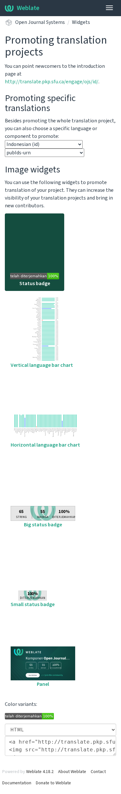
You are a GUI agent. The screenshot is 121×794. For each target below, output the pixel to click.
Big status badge (43, 524)
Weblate (28, 8)
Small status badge (33, 604)
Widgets (81, 22)
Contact (98, 771)
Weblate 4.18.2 (40, 771)
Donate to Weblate (53, 783)
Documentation (16, 783)
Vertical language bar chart (42, 365)
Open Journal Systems (40, 22)
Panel (43, 684)
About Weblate (72, 771)
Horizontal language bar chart (45, 445)
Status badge (34, 283)
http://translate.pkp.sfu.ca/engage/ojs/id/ (51, 81)
